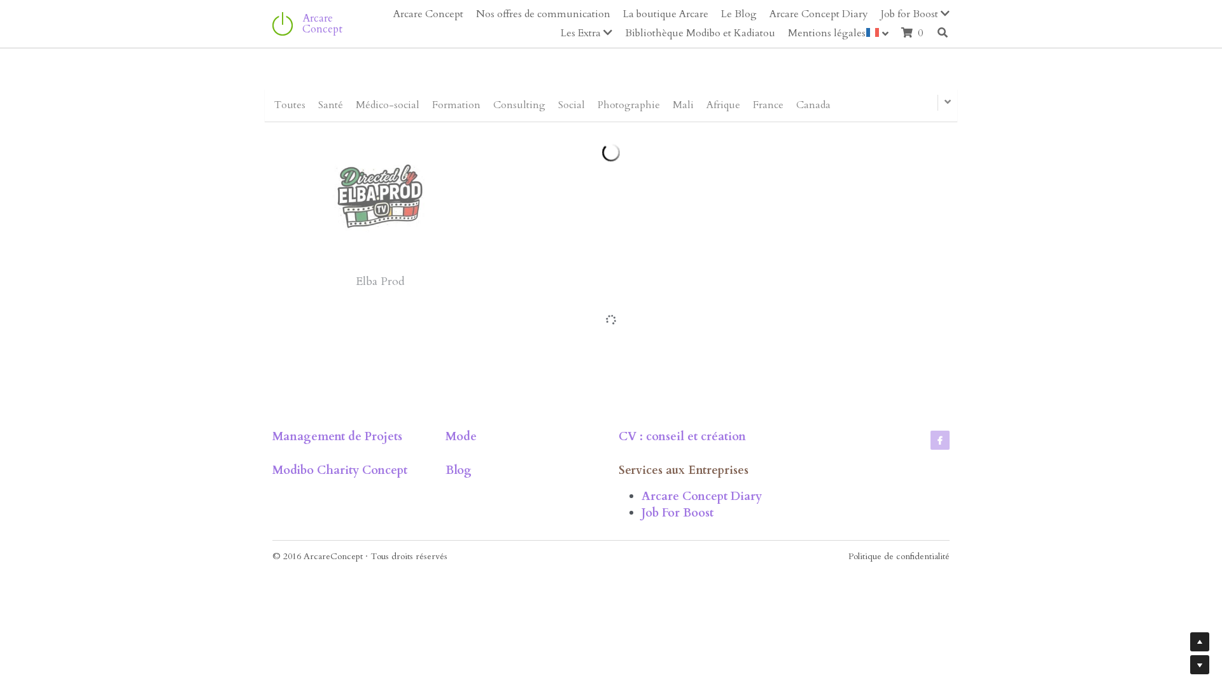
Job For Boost (677, 613)
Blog (459, 571)
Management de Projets (337, 537)
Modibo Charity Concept (339, 571)
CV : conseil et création (682, 537)
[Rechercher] (943, 32)
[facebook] (940, 540)
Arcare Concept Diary (702, 596)
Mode (461, 537)
